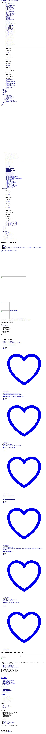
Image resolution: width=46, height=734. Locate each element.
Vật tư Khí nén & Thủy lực (10, 186)
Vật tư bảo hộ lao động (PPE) (11, 182)
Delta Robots (8, 18)
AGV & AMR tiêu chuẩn (10, 5)
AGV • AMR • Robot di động (11, 153)
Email (16, 250)
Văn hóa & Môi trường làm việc (11, 101)
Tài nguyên (5, 91)
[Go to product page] (24, 341)
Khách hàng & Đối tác (10, 97)
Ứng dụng (5, 90)
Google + (12, 250)
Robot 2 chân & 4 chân (10, 8)
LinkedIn (9, 250)
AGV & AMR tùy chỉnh (10, 11)
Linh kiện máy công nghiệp (10, 31)
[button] (8, 71)
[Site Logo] (9, 0)
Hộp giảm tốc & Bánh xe (17, 342)
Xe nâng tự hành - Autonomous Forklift (9, 7)
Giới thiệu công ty (9, 95)
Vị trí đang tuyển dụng (10, 100)
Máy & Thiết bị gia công (10, 26)
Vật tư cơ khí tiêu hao (9, 187)
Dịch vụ (4, 89)
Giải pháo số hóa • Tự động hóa (11, 225)
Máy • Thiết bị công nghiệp (10, 23)
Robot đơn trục (8, 16)
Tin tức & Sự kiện (9, 98)
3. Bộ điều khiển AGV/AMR (8, 548)
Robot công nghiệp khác (10, 21)
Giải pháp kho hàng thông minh (11, 222)
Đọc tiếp (4, 348)
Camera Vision (8, 24)
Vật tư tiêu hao (8, 35)
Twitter (6, 250)
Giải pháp (5, 188)
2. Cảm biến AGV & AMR (15, 319)
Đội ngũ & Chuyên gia (10, 96)
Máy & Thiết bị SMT (9, 25)
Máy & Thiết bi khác (9, 28)
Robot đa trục (8, 20)
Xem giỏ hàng (4, 731)
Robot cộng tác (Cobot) (10, 19)
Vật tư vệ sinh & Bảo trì (10, 36)
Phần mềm (7, 12)
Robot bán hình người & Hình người (12, 157)
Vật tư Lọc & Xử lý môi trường (11, 185)
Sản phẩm (5, 2)
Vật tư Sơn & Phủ (9, 39)
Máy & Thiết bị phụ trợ (10, 27)
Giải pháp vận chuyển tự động (11, 221)
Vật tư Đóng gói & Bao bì (10, 40)
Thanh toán (9, 731)
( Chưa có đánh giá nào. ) (5, 325)
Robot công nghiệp (9, 15)
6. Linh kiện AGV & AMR (26, 319)
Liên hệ (4, 102)
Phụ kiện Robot (8, 22)
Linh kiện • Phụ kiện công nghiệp (12, 176)
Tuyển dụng (5, 99)
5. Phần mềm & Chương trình (19, 548)
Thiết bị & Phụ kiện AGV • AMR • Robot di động (10, 14)
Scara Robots (8, 17)
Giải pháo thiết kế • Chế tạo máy (11, 224)
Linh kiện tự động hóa (10, 34)
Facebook (3, 250)
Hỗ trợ (4, 92)
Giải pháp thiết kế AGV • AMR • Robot (10, 84)
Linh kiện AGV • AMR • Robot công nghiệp (10, 33)
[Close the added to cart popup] (11, 731)
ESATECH (5, 94)
